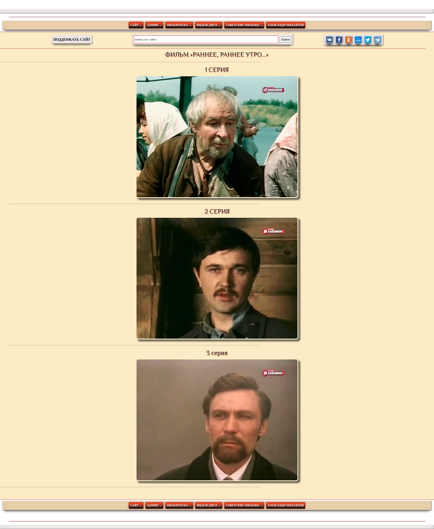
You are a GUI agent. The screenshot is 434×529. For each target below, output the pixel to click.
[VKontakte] (329, 40)
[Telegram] (377, 40)
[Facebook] (339, 40)
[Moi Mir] (358, 40)
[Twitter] (368, 40)
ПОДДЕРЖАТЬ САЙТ (71, 39)
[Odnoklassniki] (349, 40)
